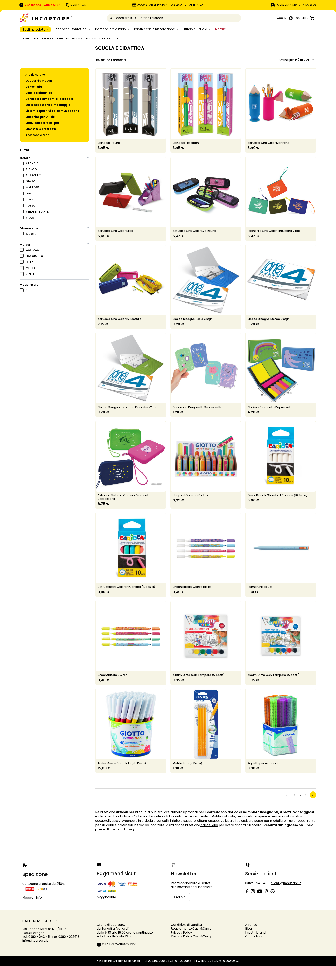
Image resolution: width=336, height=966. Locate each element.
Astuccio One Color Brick (115, 231)
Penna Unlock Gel (260, 587)
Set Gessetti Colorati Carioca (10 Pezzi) (126, 587)
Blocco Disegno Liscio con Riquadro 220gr (127, 407)
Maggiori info (32, 897)
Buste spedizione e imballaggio (47, 105)
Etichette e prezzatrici (41, 129)
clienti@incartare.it (286, 883)
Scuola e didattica (38, 93)
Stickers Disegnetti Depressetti (270, 407)
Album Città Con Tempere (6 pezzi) (199, 675)
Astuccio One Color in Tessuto (119, 319)
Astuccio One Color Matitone (269, 143)
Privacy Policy (181, 932)
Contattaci (253, 936)
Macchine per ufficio (40, 117)
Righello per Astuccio (263, 763)
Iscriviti (180, 897)
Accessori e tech (37, 135)
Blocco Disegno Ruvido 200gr (268, 319)
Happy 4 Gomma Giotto (190, 495)
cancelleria (209, 825)
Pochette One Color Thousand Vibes (274, 231)
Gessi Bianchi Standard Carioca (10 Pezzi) (277, 495)
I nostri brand (255, 932)
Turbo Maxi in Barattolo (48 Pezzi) (122, 763)
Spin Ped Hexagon (186, 143)
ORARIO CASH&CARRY (119, 944)
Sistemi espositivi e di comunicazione (52, 111)
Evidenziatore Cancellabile (192, 587)
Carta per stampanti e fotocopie (49, 99)
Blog (248, 928)
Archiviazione (35, 75)
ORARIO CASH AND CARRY (42, 4)
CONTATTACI (78, 4)
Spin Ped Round (109, 143)
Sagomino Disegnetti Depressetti (197, 407)
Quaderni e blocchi (38, 81)
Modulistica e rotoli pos (42, 123)
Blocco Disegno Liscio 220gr (192, 319)
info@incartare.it (35, 940)
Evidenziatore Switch (112, 675)
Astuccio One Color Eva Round (194, 231)
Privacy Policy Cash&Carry (191, 936)
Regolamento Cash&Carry (191, 928)
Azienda (251, 924)
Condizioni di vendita (186, 924)
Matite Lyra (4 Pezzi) (187, 763)
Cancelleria (33, 87)
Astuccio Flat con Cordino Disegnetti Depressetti (124, 497)
